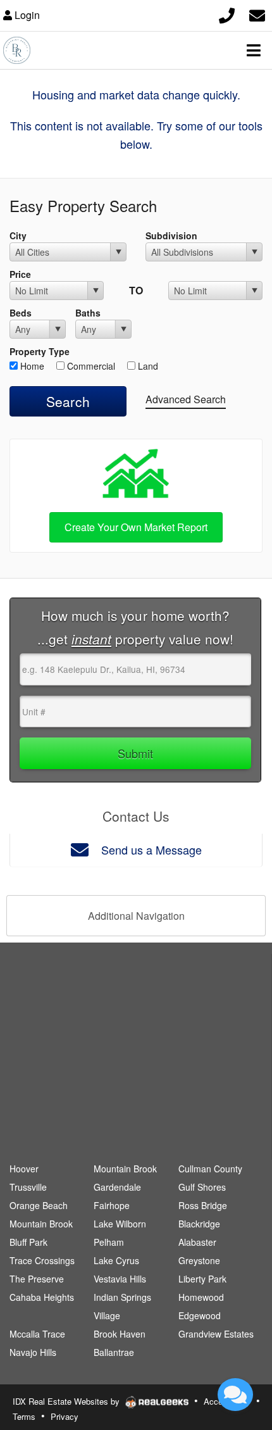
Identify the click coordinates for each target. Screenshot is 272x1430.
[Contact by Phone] (227, 13)
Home (31, 366)
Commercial (90, 366)
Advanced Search (185, 399)
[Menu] (253, 50)
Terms (24, 1416)
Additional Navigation (136, 915)
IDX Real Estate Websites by (67, 1401)
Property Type (39, 351)
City (18, 235)
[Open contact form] (257, 13)
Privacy (64, 1416)
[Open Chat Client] (235, 1394)
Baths (88, 312)
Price (20, 274)
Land (146, 366)
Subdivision (171, 235)
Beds (20, 312)
